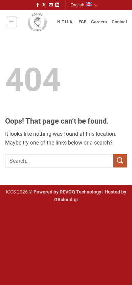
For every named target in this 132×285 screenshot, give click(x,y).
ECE (82, 21)
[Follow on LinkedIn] (57, 5)
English (77, 4)
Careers (99, 21)
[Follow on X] (44, 5)
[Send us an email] (51, 5)
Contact (119, 21)
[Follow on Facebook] (38, 5)
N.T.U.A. (65, 21)
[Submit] (120, 160)
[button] (11, 22)
